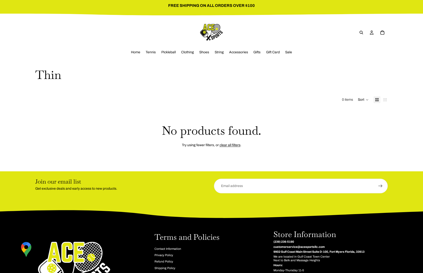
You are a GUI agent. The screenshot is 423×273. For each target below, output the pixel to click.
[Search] (361, 32)
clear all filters (230, 145)
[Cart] (382, 32)
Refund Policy (163, 261)
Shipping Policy (164, 268)
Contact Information (167, 249)
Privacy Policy (163, 255)
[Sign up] (380, 186)
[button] (363, 99)
